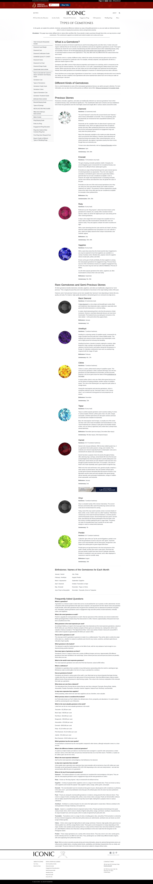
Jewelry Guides (56, 18)
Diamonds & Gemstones (69, 18)
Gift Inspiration (97, 18)
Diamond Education (106, 145)
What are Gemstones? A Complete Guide (107, 88)
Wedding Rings (108, 18)
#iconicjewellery (113, 855)
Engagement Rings (84, 18)
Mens (117, 18)
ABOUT (114, 13)
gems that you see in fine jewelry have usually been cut (90, 50)
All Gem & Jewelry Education (40, 18)
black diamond (84, 304)
